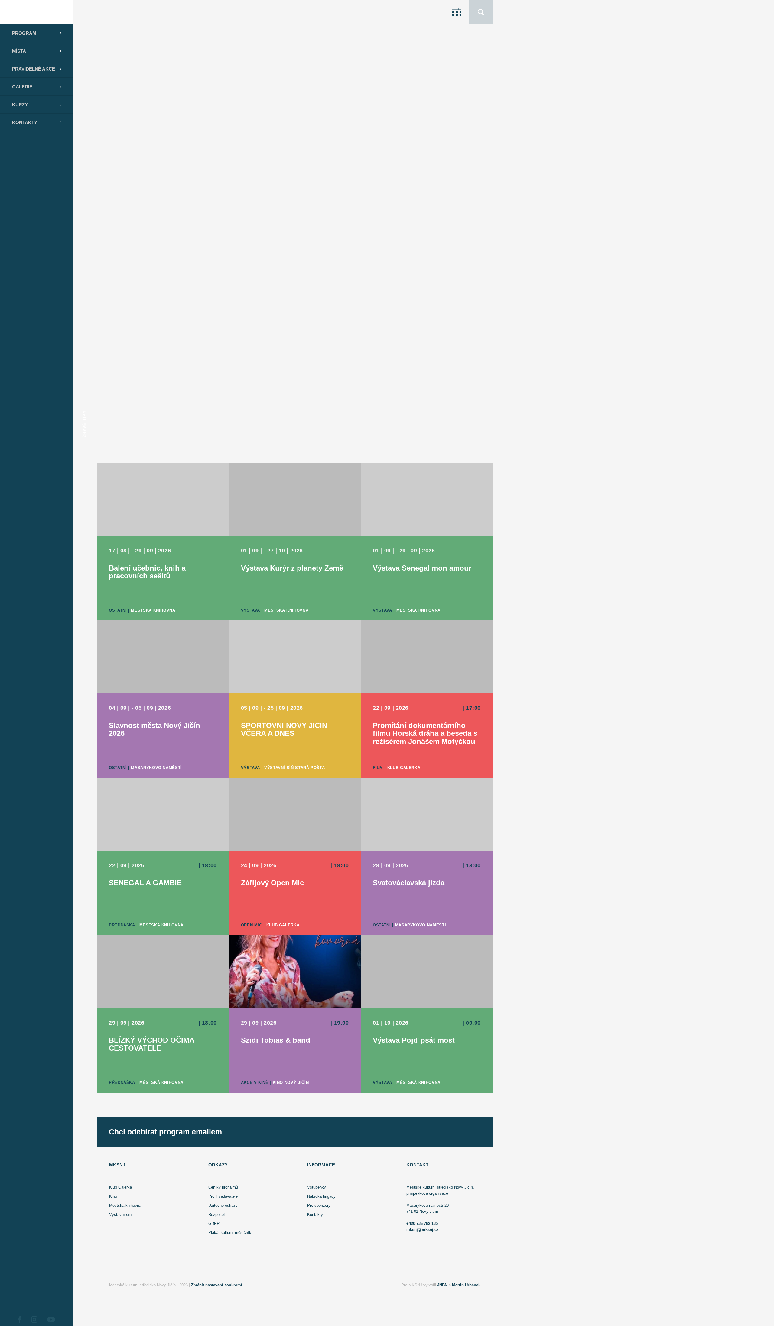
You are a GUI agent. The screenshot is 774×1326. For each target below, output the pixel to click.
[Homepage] (36, 12)
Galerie (22, 86)
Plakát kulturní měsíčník (229, 1232)
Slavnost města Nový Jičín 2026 (185, 129)
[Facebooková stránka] (19, 1319)
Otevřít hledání (481, 12)
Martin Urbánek (466, 1285)
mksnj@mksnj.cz (422, 1229)
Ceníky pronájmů (223, 1187)
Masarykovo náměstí (457, 156)
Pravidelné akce (33, 68)
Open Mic (420, 447)
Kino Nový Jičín (291, 1082)
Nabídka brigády (321, 1196)
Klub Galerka (451, 447)
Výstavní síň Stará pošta (463, 302)
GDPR (214, 1223)
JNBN (442, 1285)
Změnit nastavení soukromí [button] (216, 1285)
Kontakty (24, 122)
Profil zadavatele (223, 1196)
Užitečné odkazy (223, 1205)
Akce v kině (254, 1082)
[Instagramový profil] (34, 1319)
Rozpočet (216, 1214)
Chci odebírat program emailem (165, 1132)
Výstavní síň (120, 1214)
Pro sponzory (318, 1205)
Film (378, 767)
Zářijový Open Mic (165, 415)
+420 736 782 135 (422, 1223)
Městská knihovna (153, 610)
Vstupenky (316, 1187)
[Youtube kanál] (51, 1319)
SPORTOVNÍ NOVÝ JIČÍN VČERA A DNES (181, 275)
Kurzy (20, 104)
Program (24, 33)
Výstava (418, 302)
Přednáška (122, 925)
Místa (19, 51)
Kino (113, 1196)
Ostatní (418, 156)
